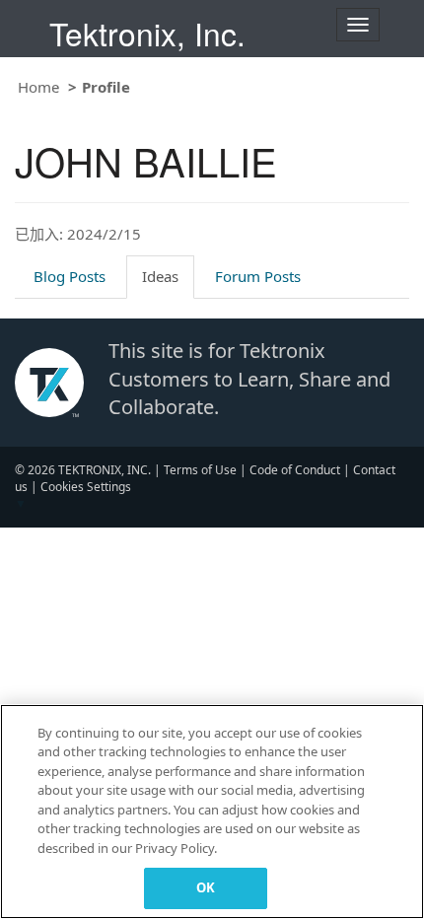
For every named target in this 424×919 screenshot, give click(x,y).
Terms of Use (200, 469)
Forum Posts (258, 276)
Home (38, 87)
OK (205, 887)
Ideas (160, 276)
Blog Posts (70, 276)
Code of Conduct (294, 469)
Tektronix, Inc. (147, 33)
